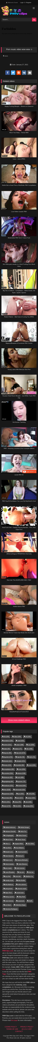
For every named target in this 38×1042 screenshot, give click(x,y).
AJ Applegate (9, 835)
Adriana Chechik (10, 831)
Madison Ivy (29, 876)
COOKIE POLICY (11, 1027)
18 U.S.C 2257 (27, 1029)
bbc (29, 749)
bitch (32, 757)
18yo (17, 736)
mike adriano (22, 884)
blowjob (21, 761)
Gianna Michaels (22, 860)
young (29, 806)
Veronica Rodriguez (11, 909)
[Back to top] (32, 1036)
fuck (20, 777)
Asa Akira (8, 847)
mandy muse (9, 880)
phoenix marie (21, 888)
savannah (21, 901)
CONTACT (19, 1031)
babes (18, 749)
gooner (21, 781)
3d (6, 736)
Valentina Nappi (20, 905)
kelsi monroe (20, 868)
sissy (18, 802)
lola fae (31, 872)
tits (18, 806)
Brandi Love (9, 852)
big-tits (20, 757)
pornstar (8, 798)
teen (7, 806)
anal (21, 740)
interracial (20, 789)
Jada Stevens (23, 864)
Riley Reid (22, 896)
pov (20, 798)
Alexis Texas (21, 839)
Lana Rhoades (9, 872)
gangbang (8, 781)
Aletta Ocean (22, 835)
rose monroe (9, 901)
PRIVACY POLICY (26, 1027)
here (3, 969)
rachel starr (20, 892)
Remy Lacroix (9, 896)
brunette (20, 765)
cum (22, 769)
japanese (8, 793)
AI (28, 736)
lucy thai (7, 876)
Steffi (30, 901)
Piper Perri (8, 892)
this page (14, 1020)
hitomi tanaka (9, 864)
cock (32, 765)
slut (28, 802)
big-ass (7, 753)
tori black (8, 905)
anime (7, 744)
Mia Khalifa (21, 880)
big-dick (8, 757)
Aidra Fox (23, 831)
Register (28, 2)
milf (31, 793)
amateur (8, 740)
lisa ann (21, 872)
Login (22, 2)
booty (7, 765)
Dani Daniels (9, 856)
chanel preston (22, 852)
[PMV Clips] (15, 11)
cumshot (8, 773)
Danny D (20, 856)
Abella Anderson (10, 827)
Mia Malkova (9, 884)
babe (7, 749)
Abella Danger (24, 827)
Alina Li (7, 843)
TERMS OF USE (12, 1029)
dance (21, 773)
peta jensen (8, 888)
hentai (22, 785)
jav (21, 793)
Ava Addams (20, 847)
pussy (31, 798)
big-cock (20, 753)
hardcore (8, 785)
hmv (7, 789)
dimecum (8, 777)
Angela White (19, 843)
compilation (9, 769)
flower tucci (8, 860)
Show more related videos (19, 720)
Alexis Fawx (9, 839)
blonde (8, 761)
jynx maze (8, 868)
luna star (18, 876)
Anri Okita (31, 843)
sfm (7, 802)
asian (19, 744)
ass (31, 744)
